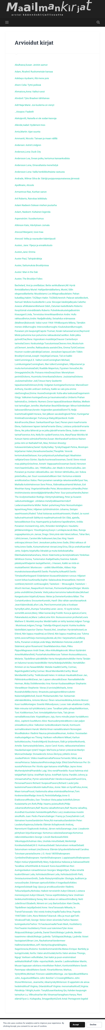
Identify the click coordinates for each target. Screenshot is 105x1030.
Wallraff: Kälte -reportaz (36, 961)
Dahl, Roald (39, 368)
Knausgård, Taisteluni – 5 (50, 584)
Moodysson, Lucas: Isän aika (61, 704)
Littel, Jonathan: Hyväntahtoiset (67, 629)
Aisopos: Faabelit (25, 111)
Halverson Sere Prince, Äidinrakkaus (48, 484)
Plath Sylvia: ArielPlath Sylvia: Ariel (39, 774)
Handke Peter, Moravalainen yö (58, 488)
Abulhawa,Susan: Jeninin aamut (31, 64)
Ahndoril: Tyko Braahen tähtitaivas (32, 98)
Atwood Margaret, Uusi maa (29, 232)
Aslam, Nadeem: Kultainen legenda (32, 212)
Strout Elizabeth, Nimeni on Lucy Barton (40, 903)
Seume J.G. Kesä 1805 (44, 853)
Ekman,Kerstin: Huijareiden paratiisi (43, 409)
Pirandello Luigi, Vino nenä (44, 770)
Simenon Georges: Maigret (51, 870)
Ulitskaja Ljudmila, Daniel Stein (39, 932)
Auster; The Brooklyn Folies (28, 278)
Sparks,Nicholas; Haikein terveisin (40, 890)
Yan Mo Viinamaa (48, 994)
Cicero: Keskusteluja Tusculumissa (40, 343)
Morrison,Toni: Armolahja (37, 712)
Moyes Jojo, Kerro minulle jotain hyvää (62, 716)
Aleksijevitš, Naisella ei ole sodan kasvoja (35, 118)
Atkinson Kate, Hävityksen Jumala (32, 225)
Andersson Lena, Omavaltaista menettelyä (36, 165)
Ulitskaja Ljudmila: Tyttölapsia (48, 936)
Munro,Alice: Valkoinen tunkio (36, 725)
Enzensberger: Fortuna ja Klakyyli (39, 418)
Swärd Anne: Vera (44, 907)
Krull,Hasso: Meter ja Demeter (49, 596)
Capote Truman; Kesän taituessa (55, 331)
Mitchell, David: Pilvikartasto (41, 696)
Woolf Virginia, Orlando (35, 986)
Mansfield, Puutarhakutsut (37, 654)
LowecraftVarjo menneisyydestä (35, 638)
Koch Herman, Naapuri (27, 588)
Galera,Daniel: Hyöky (36, 447)
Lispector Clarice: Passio (38, 629)
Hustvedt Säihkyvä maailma (38, 517)
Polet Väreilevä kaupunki (61, 779)
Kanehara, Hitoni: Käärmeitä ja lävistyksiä (52, 555)
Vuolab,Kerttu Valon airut (60, 953)
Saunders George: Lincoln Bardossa (43, 837)
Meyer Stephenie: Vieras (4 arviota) (39, 687)
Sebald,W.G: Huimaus (36, 845)
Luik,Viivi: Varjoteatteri (63, 638)
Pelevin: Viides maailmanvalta (37, 758)
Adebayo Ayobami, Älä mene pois (32, 78)
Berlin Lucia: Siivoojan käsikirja (54, 302)
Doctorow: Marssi (74, 385)
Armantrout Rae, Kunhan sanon (31, 191)
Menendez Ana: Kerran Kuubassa (52, 683)
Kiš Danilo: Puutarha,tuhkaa (52, 571)
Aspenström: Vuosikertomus (29, 218)
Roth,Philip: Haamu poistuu (45, 803)
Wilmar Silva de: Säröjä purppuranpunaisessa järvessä (51, 178)
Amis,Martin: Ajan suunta (27, 131)
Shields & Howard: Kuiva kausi (46, 866)
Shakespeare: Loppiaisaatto (62, 857)
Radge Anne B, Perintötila (42, 795)
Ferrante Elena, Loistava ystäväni (63, 426)
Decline (93, 1024)
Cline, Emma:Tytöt (66, 347)
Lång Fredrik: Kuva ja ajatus (64, 613)
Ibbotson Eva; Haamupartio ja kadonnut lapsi (44, 521)
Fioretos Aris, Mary (60, 434)
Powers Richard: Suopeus (37, 783)
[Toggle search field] (98, 22)
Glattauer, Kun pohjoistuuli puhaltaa (45, 455)
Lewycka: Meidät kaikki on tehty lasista (53, 621)
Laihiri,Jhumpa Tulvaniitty (37, 609)
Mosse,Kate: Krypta (33, 716)
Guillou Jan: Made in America (59, 467)
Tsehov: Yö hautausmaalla (43, 924)
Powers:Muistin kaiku (36, 787)
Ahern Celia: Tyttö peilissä (28, 85)
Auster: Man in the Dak (26, 272)
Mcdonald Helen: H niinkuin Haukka (56, 675)
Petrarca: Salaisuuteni (32, 762)
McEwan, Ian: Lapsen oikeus (43, 679)
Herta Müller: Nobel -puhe (41, 505)
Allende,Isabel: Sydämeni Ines (30, 125)
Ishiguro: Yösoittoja (34, 530)
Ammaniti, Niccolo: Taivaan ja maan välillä (36, 138)
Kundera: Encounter (32, 600)
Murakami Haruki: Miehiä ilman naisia (40, 729)
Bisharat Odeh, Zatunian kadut (51, 306)
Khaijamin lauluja (34, 563)
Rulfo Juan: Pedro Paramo (33, 816)
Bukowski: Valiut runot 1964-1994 (42, 322)
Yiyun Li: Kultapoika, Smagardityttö (38, 998)
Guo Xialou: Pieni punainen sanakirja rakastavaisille (51, 480)
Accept (76, 1024)
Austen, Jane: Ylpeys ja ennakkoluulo (33, 245)
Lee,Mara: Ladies (36, 617)
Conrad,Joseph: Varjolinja (36, 356)
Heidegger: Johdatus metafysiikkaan (42, 501)
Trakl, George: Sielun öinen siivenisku (43, 920)
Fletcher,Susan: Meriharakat (53, 438)
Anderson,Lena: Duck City (28, 151)
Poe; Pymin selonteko (38, 779)
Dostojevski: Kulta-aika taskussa (60, 393)
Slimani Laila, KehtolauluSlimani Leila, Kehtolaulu (46, 874)
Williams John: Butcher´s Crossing (48, 978)
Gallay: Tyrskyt (54, 447)
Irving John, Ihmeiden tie (45, 526)
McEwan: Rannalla (67, 679)
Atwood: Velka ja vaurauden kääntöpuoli (35, 238)
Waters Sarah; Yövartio (43, 969)
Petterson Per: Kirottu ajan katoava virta (42, 766)
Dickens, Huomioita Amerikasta (38, 376)
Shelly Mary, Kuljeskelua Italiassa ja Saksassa (60, 862)
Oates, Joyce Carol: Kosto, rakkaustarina (58, 745)
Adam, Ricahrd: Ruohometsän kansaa (34, 71)
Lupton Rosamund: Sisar (36, 646)
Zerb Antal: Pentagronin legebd (72, 998)
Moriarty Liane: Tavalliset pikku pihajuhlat (58, 708)
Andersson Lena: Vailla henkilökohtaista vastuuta (40, 171)
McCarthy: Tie (31, 675)
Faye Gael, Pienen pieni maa (63, 422)
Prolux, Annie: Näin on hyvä (61, 787)
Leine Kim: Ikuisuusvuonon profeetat (63, 617)
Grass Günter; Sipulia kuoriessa (39, 459)
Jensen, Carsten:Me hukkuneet (36, 538)
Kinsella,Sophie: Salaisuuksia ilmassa (51, 579)
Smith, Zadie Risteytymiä (44, 878)
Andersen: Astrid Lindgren (28, 145)
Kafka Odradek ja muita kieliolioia (50, 550)
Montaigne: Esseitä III (36, 704)
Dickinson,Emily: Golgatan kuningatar (46, 385)
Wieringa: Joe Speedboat (66, 974)
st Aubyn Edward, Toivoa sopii (42, 895)
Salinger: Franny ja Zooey (59, 816)
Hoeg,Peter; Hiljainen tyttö (34, 509)
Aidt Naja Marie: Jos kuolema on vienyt (34, 105)
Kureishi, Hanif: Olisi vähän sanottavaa (61, 600)
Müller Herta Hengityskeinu (55, 658)
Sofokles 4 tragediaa (57, 882)
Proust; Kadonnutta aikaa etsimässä (46, 791)
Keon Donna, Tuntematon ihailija (35, 559)
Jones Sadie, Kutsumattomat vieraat (38, 546)
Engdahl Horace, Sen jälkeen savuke (43, 414)
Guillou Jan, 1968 (36, 467)
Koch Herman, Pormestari (52, 588)
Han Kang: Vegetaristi (31, 488)
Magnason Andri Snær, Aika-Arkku (39, 650)
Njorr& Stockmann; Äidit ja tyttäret (58, 741)
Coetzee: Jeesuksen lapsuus (55, 351)
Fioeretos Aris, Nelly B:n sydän (36, 434)
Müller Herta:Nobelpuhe (53, 662)
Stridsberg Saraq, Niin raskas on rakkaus (46, 899)
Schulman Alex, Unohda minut (42, 841)
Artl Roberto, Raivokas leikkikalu (31, 198)
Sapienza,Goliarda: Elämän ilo (39, 824)
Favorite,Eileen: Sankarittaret (34, 422)
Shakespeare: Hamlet (37, 857)
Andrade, (19, 178)
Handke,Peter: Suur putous (59, 492)
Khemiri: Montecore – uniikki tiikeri (39, 567)
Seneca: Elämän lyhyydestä (55, 849)
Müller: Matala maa (47, 667)
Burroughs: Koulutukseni (59, 326)
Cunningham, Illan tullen (43, 364)
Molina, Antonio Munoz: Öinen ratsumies (44, 700)
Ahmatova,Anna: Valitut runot (30, 91)
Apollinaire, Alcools (24, 185)
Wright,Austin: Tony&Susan (40, 990)
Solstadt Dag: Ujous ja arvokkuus (40, 886)
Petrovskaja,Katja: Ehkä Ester (58, 762)
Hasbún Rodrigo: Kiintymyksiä (43, 497)
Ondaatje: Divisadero (33, 754)
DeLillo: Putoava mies (38, 372)
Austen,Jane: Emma (25, 252)
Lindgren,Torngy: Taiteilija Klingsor (43, 625)
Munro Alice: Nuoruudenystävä (50, 721)
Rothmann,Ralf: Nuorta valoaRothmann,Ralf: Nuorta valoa (54, 808)
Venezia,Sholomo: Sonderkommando (39, 949)
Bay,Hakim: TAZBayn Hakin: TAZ (36, 297)
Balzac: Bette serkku (48, 285)
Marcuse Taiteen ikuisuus (64, 654)
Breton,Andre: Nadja (33, 318)
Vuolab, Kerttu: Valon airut (35, 953)
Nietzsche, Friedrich (30, 741)
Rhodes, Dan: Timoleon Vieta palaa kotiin (47, 799)
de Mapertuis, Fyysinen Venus (60, 368)
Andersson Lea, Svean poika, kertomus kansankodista (42, 158)
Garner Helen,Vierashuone (32, 451)
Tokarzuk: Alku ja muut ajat (60, 915)
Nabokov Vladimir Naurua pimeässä (39, 733)
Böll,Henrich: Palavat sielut (66, 297)
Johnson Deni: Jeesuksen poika (40, 542)
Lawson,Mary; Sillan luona (37, 613)
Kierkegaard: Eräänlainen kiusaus (41, 575)
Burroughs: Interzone (36, 326)
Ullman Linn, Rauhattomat (39, 940)
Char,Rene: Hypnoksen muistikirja (39, 339)
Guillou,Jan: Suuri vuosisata (34, 476)
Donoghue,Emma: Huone (31, 393)
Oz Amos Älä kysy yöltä (55, 754)
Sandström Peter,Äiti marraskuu (48, 820)
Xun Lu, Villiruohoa (30, 994)
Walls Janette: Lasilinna (60, 961)
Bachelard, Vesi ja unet (26, 285)
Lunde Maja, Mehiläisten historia (55, 642)
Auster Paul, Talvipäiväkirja (28, 258)
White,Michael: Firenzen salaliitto (37, 974)
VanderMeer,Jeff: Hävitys (35, 944)
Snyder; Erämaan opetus (34, 882)
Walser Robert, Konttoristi (60, 965)
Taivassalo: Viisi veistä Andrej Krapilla (41, 911)
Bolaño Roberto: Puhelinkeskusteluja (52, 310)
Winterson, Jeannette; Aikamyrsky (39, 982)
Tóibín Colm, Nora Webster (33, 915)
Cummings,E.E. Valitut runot (33, 360)
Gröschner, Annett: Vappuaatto (43, 463)
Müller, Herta (71, 662)
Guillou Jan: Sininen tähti (54, 472)
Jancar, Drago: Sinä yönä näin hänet (52, 534)
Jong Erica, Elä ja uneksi (69, 546)
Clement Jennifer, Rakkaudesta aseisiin (37, 347)
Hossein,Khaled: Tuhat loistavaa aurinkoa (41, 513)
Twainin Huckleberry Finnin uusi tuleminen (40, 928)
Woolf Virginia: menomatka (60, 986)
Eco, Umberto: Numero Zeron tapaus (42, 401)
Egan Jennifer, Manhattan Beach (41, 405)
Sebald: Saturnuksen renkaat (62, 845)
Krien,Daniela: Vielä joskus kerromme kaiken (50, 592)
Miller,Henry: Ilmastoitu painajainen (43, 691)
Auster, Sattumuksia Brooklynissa (32, 265)
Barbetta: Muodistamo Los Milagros (42, 293)
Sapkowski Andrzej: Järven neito (44, 828)
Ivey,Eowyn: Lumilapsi (55, 530)
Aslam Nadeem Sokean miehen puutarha (36, 205)
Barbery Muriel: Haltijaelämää (37, 289)
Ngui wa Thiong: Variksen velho (42, 737)
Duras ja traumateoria (52, 397)
